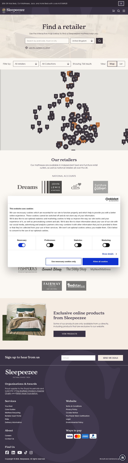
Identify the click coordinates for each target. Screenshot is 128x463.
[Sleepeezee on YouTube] (19, 452)
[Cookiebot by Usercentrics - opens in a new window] (107, 199)
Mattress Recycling (12, 413)
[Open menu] (124, 11)
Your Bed (8, 406)
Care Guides (10, 409)
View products (69, 334)
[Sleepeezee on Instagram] (31, 452)
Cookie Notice (72, 413)
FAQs (7, 419)
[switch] (50, 245)
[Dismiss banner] (121, 3)
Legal (68, 419)
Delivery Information (13, 422)
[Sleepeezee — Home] (13, 11)
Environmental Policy (74, 422)
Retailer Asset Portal (13, 416)
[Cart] (113, 11)
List (121, 64)
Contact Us (9, 439)
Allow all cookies (100, 261)
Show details (108, 254)
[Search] (99, 41)
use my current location (39, 48)
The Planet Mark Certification (78, 416)
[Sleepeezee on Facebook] (7, 452)
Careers (8, 436)
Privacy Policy (71, 409)
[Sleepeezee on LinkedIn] (13, 453)
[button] (86, 133)
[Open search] (118, 11)
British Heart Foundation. (27, 393)
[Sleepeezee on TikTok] (26, 452)
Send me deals (110, 358)
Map (112, 64)
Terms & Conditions (74, 406)
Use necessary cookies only (64, 261)
